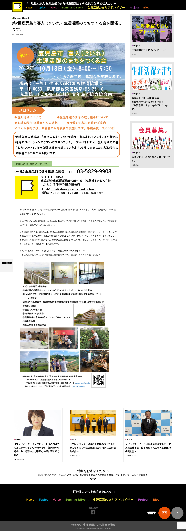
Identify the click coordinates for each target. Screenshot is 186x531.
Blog (146, 7)
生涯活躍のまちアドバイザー (106, 7)
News (29, 7)
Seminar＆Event (72, 7)
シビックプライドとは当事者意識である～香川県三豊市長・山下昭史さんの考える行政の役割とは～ (148, 448)
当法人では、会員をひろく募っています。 (151, 159)
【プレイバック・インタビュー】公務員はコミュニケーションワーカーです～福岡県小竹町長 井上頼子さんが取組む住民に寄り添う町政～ (36, 449)
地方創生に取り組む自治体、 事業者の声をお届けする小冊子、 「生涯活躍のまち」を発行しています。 (150, 103)
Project (134, 7)
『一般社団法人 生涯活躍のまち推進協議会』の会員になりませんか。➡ (70, 3)
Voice (53, 7)
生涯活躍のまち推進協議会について (93, 491)
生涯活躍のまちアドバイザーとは (149, 50)
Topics (41, 7)
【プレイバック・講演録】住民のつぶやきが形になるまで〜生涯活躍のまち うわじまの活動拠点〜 (93, 448)
